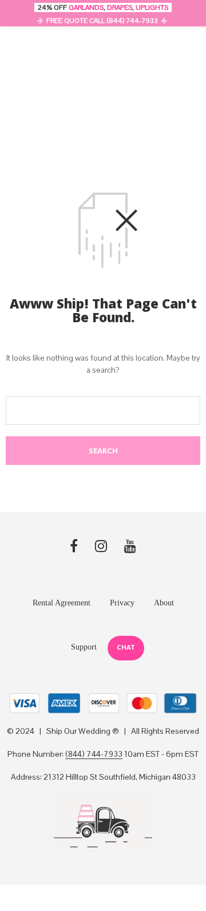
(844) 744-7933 (93, 754)
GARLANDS (86, 7)
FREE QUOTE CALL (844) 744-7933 (102, 20)
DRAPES (119, 7)
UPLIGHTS (152, 7)
